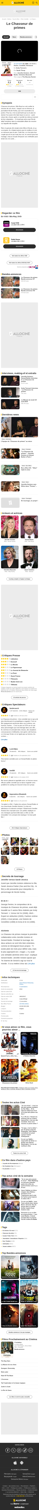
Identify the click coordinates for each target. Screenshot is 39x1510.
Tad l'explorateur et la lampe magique (13, 1383)
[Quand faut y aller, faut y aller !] (10, 1043)
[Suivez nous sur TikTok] (25, 1450)
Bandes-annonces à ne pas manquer (19, 1332)
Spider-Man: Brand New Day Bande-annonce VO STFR (29, 1326)
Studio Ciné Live (16, 682)
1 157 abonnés (14, 711)
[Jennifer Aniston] (10, 527)
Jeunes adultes (9, 1246)
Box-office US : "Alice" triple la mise (29, 469)
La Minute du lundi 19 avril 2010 (29, 400)
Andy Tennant (21, 68)
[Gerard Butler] (29, 527)
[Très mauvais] (5, 678)
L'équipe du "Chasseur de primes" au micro (16, 441)
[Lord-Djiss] (4, 750)
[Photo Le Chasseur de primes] (5, 841)
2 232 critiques (23, 711)
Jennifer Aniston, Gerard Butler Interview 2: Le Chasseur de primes (29, 379)
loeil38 (12, 770)
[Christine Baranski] (10, 557)
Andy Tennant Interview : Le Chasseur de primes (29, 389)
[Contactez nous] (31, 1450)
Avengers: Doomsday (8, 1368)
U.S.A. (21, 980)
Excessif (14, 662)
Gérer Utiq (23, 1492)
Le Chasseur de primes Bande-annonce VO (29, 289)
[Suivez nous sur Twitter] (13, 1450)
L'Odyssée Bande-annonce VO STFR (10, 1326)
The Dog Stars (5, 1361)
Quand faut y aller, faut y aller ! (12, 1056)
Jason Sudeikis (29, 570)
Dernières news (10, 414)
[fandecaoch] (4, 710)
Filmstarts (7, 1474)
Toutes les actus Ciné (19, 1153)
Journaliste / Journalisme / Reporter (15, 1238)
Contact (5, 1486)
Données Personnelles (8, 1490)
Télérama (14, 684)
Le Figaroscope (16, 667)
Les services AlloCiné (13, 1492)
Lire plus (4, 739)
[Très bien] (5, 659)
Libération (14, 659)
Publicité (32, 1486)
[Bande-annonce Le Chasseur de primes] (6, 69)
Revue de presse (6, 691)
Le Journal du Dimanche (19, 670)
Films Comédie (24, 19)
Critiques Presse (11, 655)
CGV (7, 1488)
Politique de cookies (16, 1488)
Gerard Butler (29, 539)
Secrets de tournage (13, 876)
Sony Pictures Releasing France (26, 983)
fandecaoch (14, 708)
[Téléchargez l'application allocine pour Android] (23, 1462)
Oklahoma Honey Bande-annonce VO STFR (10, 1277)
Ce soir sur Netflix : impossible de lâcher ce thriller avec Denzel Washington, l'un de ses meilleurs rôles (29, 1142)
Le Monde (14, 664)
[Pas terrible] (5, 667)
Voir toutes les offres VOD (19, 256)
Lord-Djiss (14, 749)
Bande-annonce (19, 1349)
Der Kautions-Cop (11, 1166)
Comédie (22, 65)
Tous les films (15, 19)
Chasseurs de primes (9, 1083)
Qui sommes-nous (14, 1486)
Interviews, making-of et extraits (19, 373)
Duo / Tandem (9, 1241)
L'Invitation (18, 1342)
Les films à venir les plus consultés (19, 1397)
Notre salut (4, 1372)
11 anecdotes (23, 1001)
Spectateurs (19, 80)
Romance (29, 65)
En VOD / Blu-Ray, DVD (11, 216)
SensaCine (26, 1474)
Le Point (14, 673)
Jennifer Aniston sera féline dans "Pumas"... (29, 485)
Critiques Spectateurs (13, 704)
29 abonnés (13, 751)
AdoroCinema (27, 1476)
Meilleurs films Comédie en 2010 (25, 1089)
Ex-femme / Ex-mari (10, 1230)
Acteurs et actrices (12, 513)
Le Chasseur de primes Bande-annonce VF (29, 278)
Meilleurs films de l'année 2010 (28, 1088)
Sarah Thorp (20, 70)
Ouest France (15, 676)
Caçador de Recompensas (13, 1163)
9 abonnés (13, 796)
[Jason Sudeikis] (29, 557)
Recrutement (24, 1486)
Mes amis (29, 80)
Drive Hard (29, 1083)
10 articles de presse (19, 697)
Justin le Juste (5, 1386)
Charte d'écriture (32, 1490)
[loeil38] (4, 771)
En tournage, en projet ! (29, 500)
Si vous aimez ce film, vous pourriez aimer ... (16, 1028)
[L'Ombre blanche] (29, 1043)
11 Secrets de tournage (19, 970)
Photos (6, 835)
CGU (3, 1488)
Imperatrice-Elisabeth (18, 794)
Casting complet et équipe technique (19, 579)
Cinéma (9, 19)
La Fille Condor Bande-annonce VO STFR (10, 1301)
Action (16, 65)
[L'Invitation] (7, 1350)
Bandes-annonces (11, 274)
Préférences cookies (30, 1488)
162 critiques (21, 796)
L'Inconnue (4, 1379)
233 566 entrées (24, 1004)
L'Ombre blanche (29, 1056)
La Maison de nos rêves (8, 1364)
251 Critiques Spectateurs (19, 828)
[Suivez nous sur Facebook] (8, 1450)
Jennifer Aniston (23, 73)
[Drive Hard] (29, 1070)
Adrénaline (8, 1244)
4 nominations (23, 986)
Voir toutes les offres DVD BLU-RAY (19, 262)
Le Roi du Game (6, 1390)
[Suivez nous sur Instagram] (19, 1450)
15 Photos (19, 869)
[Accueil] (18, 2)
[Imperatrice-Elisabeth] (4, 795)
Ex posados (9, 1168)
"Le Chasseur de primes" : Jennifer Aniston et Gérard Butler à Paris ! (27, 454)
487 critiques (22, 773)
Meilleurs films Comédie (8, 1089)
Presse (9, 80)
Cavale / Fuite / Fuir (10, 1236)
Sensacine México (17, 1479)
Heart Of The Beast (7, 1375)
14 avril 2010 (18, 63)
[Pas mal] (5, 661)
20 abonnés (13, 773)
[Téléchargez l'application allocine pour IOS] (16, 1462)
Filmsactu (14, 679)
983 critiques (22, 751)
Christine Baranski (25, 75)
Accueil (4, 19)
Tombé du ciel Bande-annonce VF (29, 1301)
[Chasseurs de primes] (10, 1070)
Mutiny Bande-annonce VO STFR (29, 1277)
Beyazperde (8, 1476)
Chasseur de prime (10, 1233)
